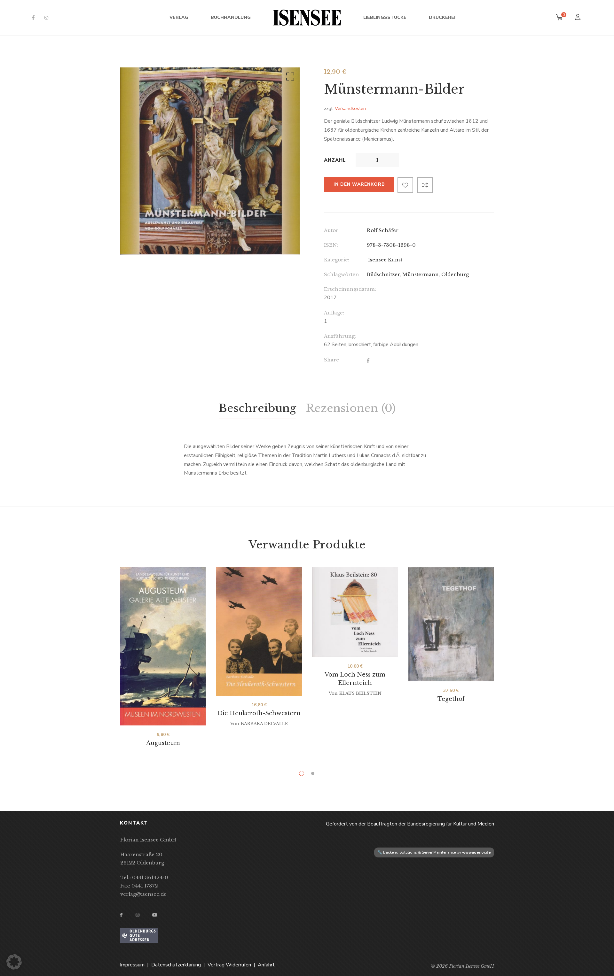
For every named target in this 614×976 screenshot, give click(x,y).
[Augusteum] (163, 646)
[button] (289, 78)
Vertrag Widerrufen (229, 964)
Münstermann (420, 274)
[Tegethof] (451, 624)
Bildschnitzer (383, 274)
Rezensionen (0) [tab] (351, 408)
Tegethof (451, 698)
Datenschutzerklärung (176, 964)
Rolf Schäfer (382, 230)
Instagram (46, 17)
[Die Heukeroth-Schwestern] (259, 631)
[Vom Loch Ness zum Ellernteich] (355, 612)
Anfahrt (266, 964)
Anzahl (335, 160)
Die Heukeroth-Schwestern (259, 713)
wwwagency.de (476, 852)
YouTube (154, 915)
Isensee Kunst (384, 260)
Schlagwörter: (341, 274)
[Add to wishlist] (405, 185)
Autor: (332, 230)
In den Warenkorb (359, 184)
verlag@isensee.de (143, 894)
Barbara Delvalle (264, 723)
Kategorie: (336, 260)
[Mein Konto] (578, 18)
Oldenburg (455, 274)
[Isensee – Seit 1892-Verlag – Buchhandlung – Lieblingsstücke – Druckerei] (307, 17)
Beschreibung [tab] (257, 408)
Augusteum (163, 743)
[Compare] (425, 185)
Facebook (33, 17)
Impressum (132, 964)
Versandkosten (350, 108)
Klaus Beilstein (360, 693)
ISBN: (331, 245)
